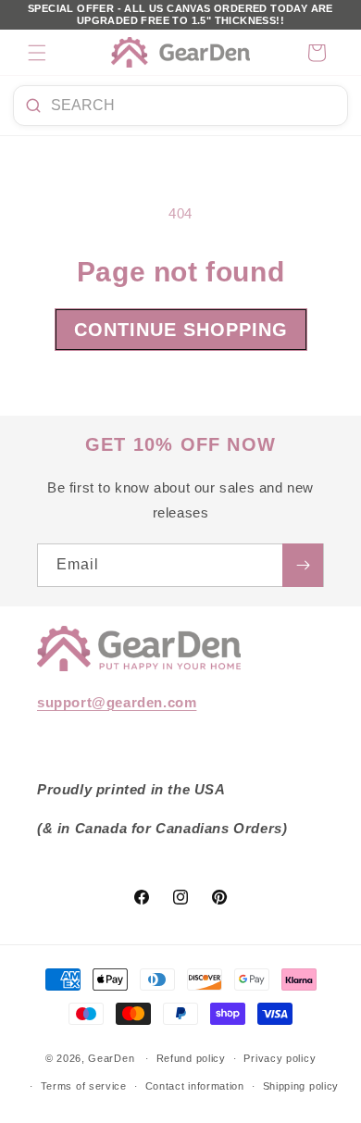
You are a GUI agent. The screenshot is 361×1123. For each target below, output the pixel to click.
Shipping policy (301, 1086)
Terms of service (84, 1086)
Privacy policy (279, 1058)
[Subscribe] (302, 565)
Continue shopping (181, 329)
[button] (37, 52)
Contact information (194, 1086)
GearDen (111, 1058)
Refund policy (191, 1058)
